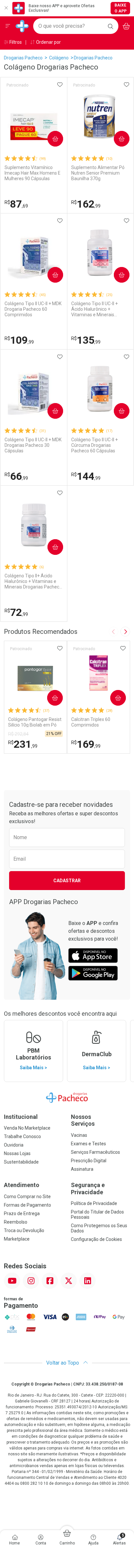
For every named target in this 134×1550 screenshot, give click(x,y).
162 (85, 204)
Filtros (15, 42)
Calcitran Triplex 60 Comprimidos (90, 722)
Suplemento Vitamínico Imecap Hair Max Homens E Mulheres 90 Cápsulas (32, 173)
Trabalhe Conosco (22, 1136)
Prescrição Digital (88, 1160)
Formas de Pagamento (27, 1205)
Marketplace (17, 1239)
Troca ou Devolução (24, 1230)
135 (85, 340)
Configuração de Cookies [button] (96, 1239)
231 (22, 744)
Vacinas (79, 1135)
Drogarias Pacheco (23, 57)
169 (85, 744)
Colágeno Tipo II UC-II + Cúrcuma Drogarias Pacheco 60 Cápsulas (94, 445)
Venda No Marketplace (27, 1128)
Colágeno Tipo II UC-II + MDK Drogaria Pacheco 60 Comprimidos (33, 309)
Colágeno (59, 57)
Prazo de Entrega (22, 1213)
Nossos (83, 1120)
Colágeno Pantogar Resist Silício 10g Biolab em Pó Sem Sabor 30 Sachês (34, 722)
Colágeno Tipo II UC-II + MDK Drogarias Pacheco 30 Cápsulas (33, 445)
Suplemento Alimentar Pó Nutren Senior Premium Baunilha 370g (98, 173)
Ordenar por (48, 42)
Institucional (21, 1116)
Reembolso (15, 1222)
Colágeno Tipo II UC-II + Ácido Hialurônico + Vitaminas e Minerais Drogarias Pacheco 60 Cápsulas (94, 309)
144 (85, 476)
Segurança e (88, 1189)
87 (16, 204)
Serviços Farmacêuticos (95, 1152)
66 (16, 476)
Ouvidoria (13, 1145)
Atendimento (21, 1185)
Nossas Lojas (17, 1153)
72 (16, 612)
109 (19, 340)
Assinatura (82, 1169)
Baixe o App (120, 8)
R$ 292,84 (18, 734)
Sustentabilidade (21, 1162)
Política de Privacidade (94, 1203)
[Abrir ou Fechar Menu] (8, 26)
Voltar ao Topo (63, 1363)
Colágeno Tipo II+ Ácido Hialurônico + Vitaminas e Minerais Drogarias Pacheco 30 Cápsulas (33, 581)
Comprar (49, 138)
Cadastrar (67, 880)
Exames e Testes (88, 1143)
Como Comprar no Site (27, 1196)
